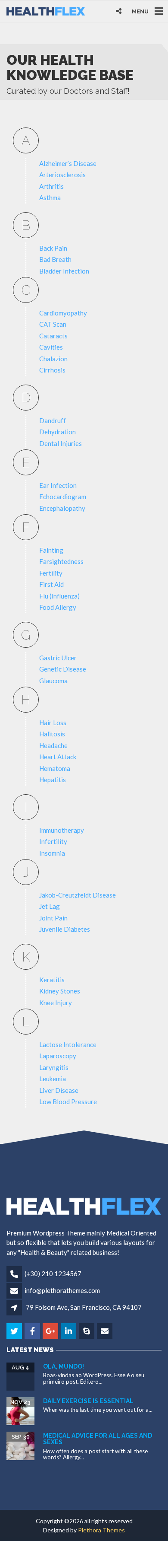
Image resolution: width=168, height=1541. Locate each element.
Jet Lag (49, 906)
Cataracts (53, 336)
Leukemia (52, 1079)
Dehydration (57, 432)
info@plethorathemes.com (62, 1290)
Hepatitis (52, 779)
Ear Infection (58, 485)
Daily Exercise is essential (88, 1401)
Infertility (53, 841)
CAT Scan (52, 324)
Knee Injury (55, 1002)
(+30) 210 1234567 (53, 1273)
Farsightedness (61, 561)
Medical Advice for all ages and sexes (97, 1438)
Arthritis (51, 186)
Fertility (50, 573)
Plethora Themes (101, 1530)
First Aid (51, 584)
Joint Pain (53, 918)
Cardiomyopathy (63, 313)
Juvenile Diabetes (64, 929)
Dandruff (52, 420)
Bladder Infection (64, 271)
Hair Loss (52, 722)
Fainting (51, 550)
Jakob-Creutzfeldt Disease (77, 895)
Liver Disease (58, 1090)
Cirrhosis (52, 370)
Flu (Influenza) (59, 596)
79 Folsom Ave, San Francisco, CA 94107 (84, 1307)
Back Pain (53, 248)
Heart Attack (57, 757)
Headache (53, 745)
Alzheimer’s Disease (67, 163)
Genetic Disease (62, 669)
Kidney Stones (59, 991)
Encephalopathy (62, 508)
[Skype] (87, 1331)
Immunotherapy (61, 830)
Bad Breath (55, 259)
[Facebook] (33, 1331)
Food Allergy (57, 607)
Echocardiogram (62, 496)
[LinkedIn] (69, 1331)
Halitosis (52, 734)
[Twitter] (14, 1331)
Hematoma (54, 768)
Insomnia (52, 853)
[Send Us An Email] (105, 1331)
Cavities (51, 347)
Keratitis (52, 980)
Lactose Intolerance (67, 1044)
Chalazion (53, 359)
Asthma (50, 197)
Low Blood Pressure (68, 1101)
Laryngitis (53, 1067)
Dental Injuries (60, 443)
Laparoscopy (57, 1056)
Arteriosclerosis (62, 174)
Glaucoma (53, 681)
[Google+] (51, 1331)
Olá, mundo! (63, 1366)
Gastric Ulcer (58, 658)
